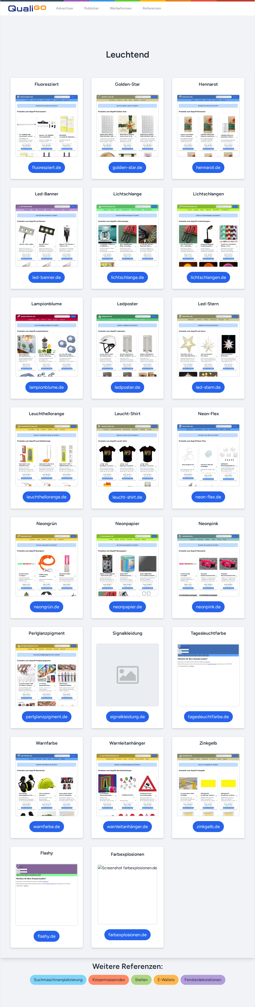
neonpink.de (208, 607)
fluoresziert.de (46, 167)
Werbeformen (121, 8)
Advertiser (64, 8)
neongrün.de (46, 607)
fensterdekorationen (203, 979)
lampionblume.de (46, 387)
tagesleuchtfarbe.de (208, 716)
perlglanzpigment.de (46, 716)
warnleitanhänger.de (127, 826)
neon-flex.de (208, 497)
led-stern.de (208, 387)
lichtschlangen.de (208, 277)
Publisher (91, 8)
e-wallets (166, 979)
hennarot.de (208, 167)
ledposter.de (127, 387)
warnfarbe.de (46, 826)
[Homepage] (27, 8)
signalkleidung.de (127, 716)
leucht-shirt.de (127, 497)
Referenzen (152, 8)
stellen (141, 979)
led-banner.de (46, 277)
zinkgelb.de (208, 826)
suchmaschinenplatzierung (58, 979)
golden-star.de (127, 167)
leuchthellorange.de (46, 497)
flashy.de (47, 936)
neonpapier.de (127, 607)
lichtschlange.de (127, 277)
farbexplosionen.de (127, 934)
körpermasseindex (108, 979)
